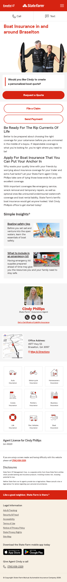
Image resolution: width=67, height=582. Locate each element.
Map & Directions (40, 352)
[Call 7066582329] (27, 317)
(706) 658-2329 (19, 460)
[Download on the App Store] (12, 552)
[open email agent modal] (33, 318)
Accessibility (9, 519)
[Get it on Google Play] (33, 552)
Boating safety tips (18, 223)
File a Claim (33, 108)
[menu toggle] (62, 5)
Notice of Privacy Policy (14, 528)
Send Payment (34, 119)
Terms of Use (9, 523)
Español (7, 5)
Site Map (7, 537)
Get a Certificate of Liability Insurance (33, 322)
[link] (33, 5)
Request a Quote (33, 95)
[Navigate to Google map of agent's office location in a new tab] (39, 317)
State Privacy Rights (12, 532)
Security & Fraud (11, 515)
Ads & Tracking (10, 510)
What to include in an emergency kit (18, 255)
